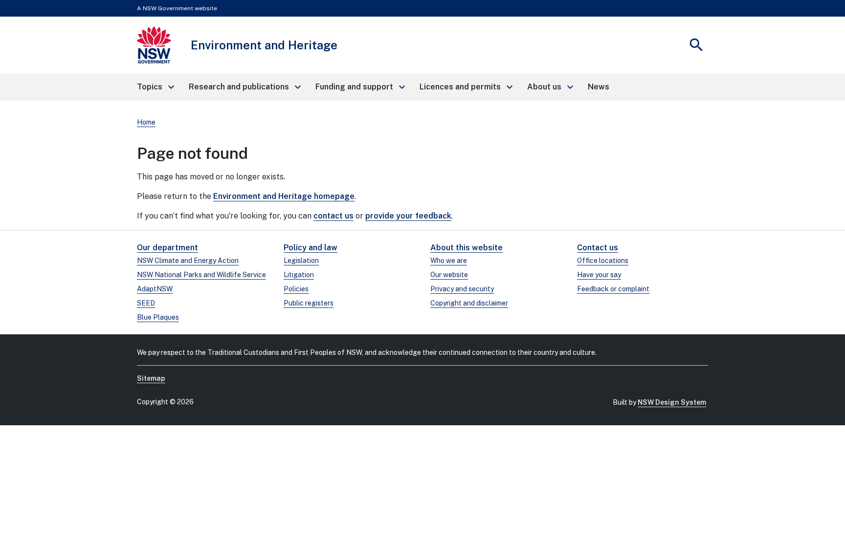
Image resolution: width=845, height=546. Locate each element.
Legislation (301, 260)
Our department (167, 247)
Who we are (448, 260)
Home (146, 122)
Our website (449, 275)
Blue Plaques (158, 317)
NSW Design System (672, 402)
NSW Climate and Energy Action (188, 260)
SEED (146, 303)
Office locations (602, 260)
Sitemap (151, 378)
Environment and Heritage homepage (284, 196)
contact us (333, 215)
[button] (155, 87)
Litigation (299, 275)
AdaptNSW (155, 289)
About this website (466, 247)
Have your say (599, 275)
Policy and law (310, 247)
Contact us (597, 247)
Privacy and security (462, 289)
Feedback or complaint (613, 289)
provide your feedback (408, 215)
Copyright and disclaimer (469, 303)
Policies (296, 289)
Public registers (309, 303)
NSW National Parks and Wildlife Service (201, 275)
